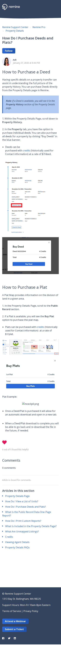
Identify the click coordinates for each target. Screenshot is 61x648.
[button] (55, 6)
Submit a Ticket (14, 629)
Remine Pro (38, 27)
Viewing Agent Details (17, 542)
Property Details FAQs (17, 547)
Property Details (15, 30)
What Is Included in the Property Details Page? (31, 526)
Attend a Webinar (15, 621)
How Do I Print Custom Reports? (23, 520)
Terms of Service (11, 611)
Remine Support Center (15, 27)
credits (26, 150)
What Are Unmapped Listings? (22, 531)
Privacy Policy (30, 611)
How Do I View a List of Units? (21, 501)
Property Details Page (17, 496)
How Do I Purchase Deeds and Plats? (25, 506)
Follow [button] (9, 50)
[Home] (11, 7)
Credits (9, 536)
